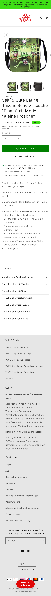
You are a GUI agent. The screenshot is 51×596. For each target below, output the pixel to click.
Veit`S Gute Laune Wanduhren (19, 372)
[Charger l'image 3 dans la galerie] (38, 86)
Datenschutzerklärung (16, 477)
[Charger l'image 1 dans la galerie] (12, 86)
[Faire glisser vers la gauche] (3, 87)
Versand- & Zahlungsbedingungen (21, 495)
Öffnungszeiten (12, 514)
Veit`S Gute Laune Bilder (17, 347)
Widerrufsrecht (12, 502)
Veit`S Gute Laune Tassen (17, 360)
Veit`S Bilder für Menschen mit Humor (24, 589)
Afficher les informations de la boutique (24, 175)
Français (24, 569)
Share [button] (8, 268)
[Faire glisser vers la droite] (48, 87)
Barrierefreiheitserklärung (17, 520)
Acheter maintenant (25, 156)
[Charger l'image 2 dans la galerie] (25, 86)
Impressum (10, 483)
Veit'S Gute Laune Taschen (18, 353)
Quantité (6, 133)
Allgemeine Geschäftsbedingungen (22, 508)
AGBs (7, 471)
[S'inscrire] (42, 540)
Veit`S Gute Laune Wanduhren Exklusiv (24, 366)
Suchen (9, 378)
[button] (3, 18)
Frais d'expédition (20, 126)
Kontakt (9, 489)
